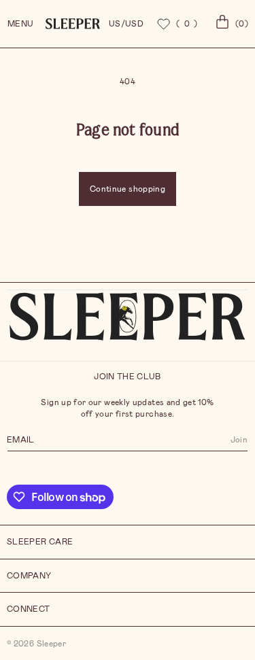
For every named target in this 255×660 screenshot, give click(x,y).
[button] (229, 24)
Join (239, 439)
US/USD (126, 23)
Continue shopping (127, 189)
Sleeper (52, 643)
